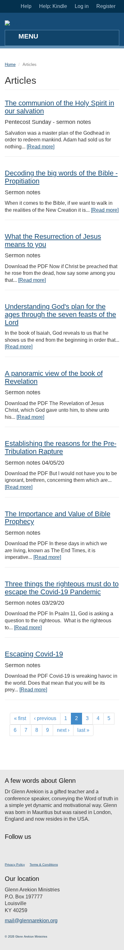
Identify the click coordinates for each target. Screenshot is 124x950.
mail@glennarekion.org (31, 920)
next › (63, 730)
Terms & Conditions (44, 864)
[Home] (14, 23)
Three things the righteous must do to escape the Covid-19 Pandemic (62, 588)
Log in (82, 6)
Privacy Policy (15, 864)
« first (20, 718)
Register (105, 6)
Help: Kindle (53, 6)
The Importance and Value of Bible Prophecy (57, 518)
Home (10, 64)
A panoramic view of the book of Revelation (54, 377)
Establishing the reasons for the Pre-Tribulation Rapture (60, 447)
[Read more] (40, 146)
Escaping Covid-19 (34, 654)
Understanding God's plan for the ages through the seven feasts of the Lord (60, 314)
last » (83, 730)
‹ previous (45, 718)
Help (26, 6)
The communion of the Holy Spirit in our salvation (59, 107)
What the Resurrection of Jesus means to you (53, 240)
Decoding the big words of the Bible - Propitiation (61, 177)
